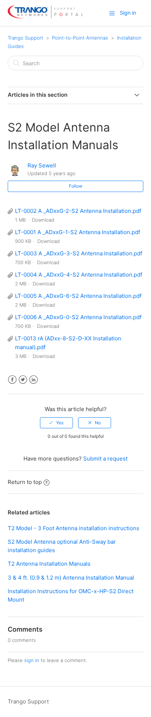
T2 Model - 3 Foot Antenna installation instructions (73, 528)
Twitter (22, 379)
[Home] (45, 16)
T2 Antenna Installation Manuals (49, 563)
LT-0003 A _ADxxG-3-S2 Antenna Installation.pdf (78, 253)
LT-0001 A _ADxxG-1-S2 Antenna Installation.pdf (77, 232)
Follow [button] (75, 186)
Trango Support (25, 38)
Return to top (25, 481)
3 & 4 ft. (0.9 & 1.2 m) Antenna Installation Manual (71, 577)
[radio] (56, 422)
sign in (31, 660)
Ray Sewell (41, 165)
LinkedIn (33, 379)
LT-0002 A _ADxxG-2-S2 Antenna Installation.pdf (78, 210)
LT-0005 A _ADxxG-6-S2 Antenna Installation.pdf (78, 295)
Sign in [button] (128, 13)
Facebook (12, 379)
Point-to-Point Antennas (80, 38)
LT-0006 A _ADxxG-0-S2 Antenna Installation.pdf (78, 317)
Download (43, 220)
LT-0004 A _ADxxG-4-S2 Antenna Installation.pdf (78, 274)
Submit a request (105, 458)
